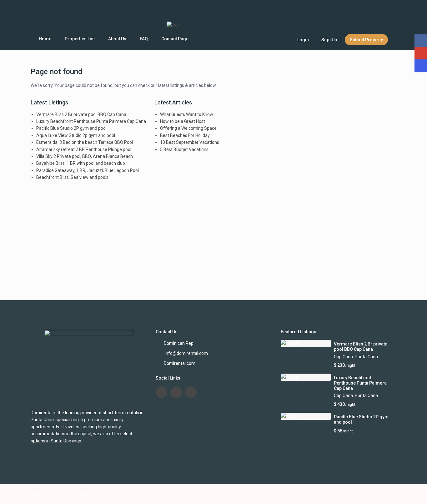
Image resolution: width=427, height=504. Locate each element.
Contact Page (174, 38)
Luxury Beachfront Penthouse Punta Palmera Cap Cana (91, 121)
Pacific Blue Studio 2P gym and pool (71, 128)
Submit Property (366, 39)
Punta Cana (366, 356)
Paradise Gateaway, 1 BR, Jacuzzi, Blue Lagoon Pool (87, 170)
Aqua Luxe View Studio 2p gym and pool (75, 135)
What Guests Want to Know (186, 114)
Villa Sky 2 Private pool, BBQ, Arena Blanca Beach (84, 156)
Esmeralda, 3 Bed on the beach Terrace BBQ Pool (84, 142)
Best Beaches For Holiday (185, 135)
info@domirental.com (186, 353)
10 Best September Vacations (189, 142)
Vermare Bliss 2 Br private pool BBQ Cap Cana (81, 114)
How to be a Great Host (182, 121)
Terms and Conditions (374, 493)
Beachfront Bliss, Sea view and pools (72, 177)
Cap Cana (343, 356)
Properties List (80, 38)
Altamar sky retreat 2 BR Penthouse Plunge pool (83, 149)
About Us (117, 38)
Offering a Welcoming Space (188, 128)
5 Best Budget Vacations (184, 149)
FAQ (144, 38)
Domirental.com (179, 363)
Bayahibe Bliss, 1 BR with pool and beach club (80, 163)
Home (45, 38)
